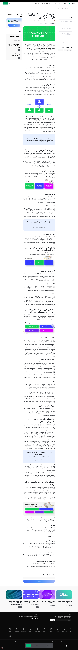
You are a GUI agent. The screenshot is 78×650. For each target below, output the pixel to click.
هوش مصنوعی (43, 497)
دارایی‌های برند (9, 641)
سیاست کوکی (57, 641)
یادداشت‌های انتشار (18, 0)
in (35, 618)
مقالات (66, 8)
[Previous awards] (8, 636)
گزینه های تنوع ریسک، (33, 279)
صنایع (44, 3)
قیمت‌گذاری (9, 0)
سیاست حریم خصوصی (49, 641)
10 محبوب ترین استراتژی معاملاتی (15, 37)
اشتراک (53, 620)
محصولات (65, 3)
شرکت (36, 3)
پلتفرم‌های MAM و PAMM (33, 118)
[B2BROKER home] (72, 3)
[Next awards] (10, 636)
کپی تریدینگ (34, 90)
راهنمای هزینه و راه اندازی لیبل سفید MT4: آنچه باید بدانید (48, 602)
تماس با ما (5, 3)
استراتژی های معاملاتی (30, 119)
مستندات (13, 0)
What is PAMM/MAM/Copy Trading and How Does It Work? (14, 46)
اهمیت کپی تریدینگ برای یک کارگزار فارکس (57, 8)
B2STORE (5, 0)
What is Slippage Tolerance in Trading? (64, 602)
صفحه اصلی (70, 8)
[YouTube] (32, 618)
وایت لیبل (48, 3)
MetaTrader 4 (52, 157)
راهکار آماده (54, 3)
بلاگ (40, 3)
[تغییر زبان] (10, 3)
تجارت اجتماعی (41, 53)
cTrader (41, 94)
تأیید (28, 645)
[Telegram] (33, 618)
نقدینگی (60, 3)
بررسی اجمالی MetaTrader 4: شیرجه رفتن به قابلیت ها (14, 54)
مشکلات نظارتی (49, 286)
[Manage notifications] (2, 648)
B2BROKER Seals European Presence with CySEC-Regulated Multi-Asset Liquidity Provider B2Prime (15, 603)
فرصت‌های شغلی (20, 641)
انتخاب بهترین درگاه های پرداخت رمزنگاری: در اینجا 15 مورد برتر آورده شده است (31, 603)
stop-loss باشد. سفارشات (43, 279)
